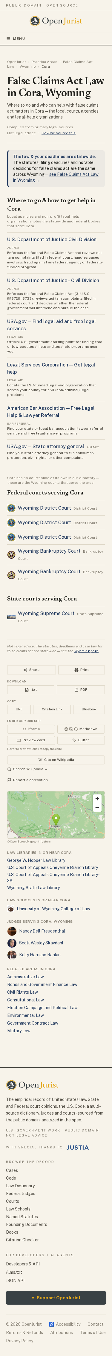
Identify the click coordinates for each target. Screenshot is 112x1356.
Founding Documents (26, 1224)
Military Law (18, 1030)
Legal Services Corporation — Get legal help (51, 368)
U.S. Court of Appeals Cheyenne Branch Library (52, 867)
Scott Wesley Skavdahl (41, 943)
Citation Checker (22, 1240)
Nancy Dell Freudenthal (42, 931)
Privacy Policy (19, 1340)
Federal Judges (20, 1193)
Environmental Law (25, 1015)
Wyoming (28, 66)
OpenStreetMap (21, 841)
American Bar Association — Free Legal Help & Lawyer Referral (51, 411)
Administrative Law (25, 976)
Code (11, 1178)
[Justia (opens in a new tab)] (77, 1147)
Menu (19, 39)
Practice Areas (44, 62)
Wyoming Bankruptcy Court (49, 551)
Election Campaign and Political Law (42, 1007)
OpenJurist (16, 62)
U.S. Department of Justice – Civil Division (53, 280)
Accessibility (64, 1324)
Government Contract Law (32, 1023)
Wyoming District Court (44, 508)
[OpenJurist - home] (56, 21)
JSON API (15, 1280)
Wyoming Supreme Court (46, 613)
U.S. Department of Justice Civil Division (51, 239)
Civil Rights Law (22, 992)
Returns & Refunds (24, 1332)
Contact (96, 1324)
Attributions (61, 1332)
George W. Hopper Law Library (36, 860)
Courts (12, 1201)
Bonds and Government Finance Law (42, 984)
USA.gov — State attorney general (45, 446)
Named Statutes (22, 1216)
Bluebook (89, 709)
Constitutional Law (25, 1000)
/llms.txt (14, 1272)
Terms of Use (93, 1332)
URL (19, 709)
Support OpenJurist (56, 1297)
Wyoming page (86, 651)
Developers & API (23, 1264)
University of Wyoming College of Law (53, 908)
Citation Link (52, 709)
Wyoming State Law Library (33, 887)
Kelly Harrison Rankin (40, 954)
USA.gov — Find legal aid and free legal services (51, 325)
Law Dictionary (20, 1185)
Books (12, 1232)
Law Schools (18, 1209)
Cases (12, 1170)
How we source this (59, 133)
